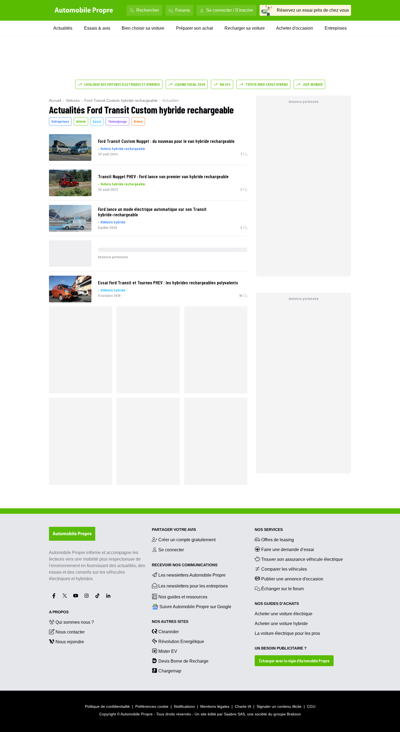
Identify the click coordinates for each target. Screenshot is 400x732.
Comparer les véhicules (284, 569)
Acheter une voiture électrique (283, 613)
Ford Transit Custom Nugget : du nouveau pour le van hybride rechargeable (166, 141)
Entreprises (336, 28)
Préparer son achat (194, 28)
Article (81, 121)
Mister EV (167, 651)
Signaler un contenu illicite (279, 706)
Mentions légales (214, 706)
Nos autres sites (170, 621)
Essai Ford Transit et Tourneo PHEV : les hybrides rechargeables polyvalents (168, 282)
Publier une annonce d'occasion (292, 579)
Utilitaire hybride (112, 222)
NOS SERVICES (269, 529)
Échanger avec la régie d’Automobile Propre (294, 660)
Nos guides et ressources (182, 597)
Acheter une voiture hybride (281, 623)
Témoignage (117, 121)
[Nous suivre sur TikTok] (97, 596)
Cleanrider (168, 631)
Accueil (55, 100)
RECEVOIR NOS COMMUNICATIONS (184, 565)
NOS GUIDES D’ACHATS (277, 603)
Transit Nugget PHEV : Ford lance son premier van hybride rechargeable (163, 176)
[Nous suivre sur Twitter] (65, 596)
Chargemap (169, 671)
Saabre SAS (234, 714)
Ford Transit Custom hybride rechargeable (121, 100)
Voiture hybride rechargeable (122, 148)
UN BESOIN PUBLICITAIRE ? (281, 648)
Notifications (184, 706)
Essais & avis (97, 28)
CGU (311, 706)
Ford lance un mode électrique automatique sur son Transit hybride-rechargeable (152, 211)
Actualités (62, 28)
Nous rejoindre (70, 641)
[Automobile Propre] (84, 10)
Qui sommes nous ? (75, 622)
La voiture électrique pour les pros (287, 633)
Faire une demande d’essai (287, 549)
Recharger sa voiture (244, 28)
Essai (97, 121)
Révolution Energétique (181, 641)
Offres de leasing (277, 539)
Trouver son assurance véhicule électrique (302, 559)
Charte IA (243, 706)
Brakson (294, 714)
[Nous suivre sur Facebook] (54, 596)
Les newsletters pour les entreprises (193, 586)
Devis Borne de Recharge (183, 661)
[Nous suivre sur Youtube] (76, 596)
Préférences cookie (151, 706)
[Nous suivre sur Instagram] (86, 596)
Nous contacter (70, 632)
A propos (59, 612)
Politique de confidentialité (107, 706)
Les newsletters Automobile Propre (192, 575)
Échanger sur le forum (282, 588)
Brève (138, 121)
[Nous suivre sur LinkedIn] (108, 596)
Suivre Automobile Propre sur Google (195, 606)
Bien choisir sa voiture (143, 28)
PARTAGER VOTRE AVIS (174, 529)
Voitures (73, 100)
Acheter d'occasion (294, 28)
